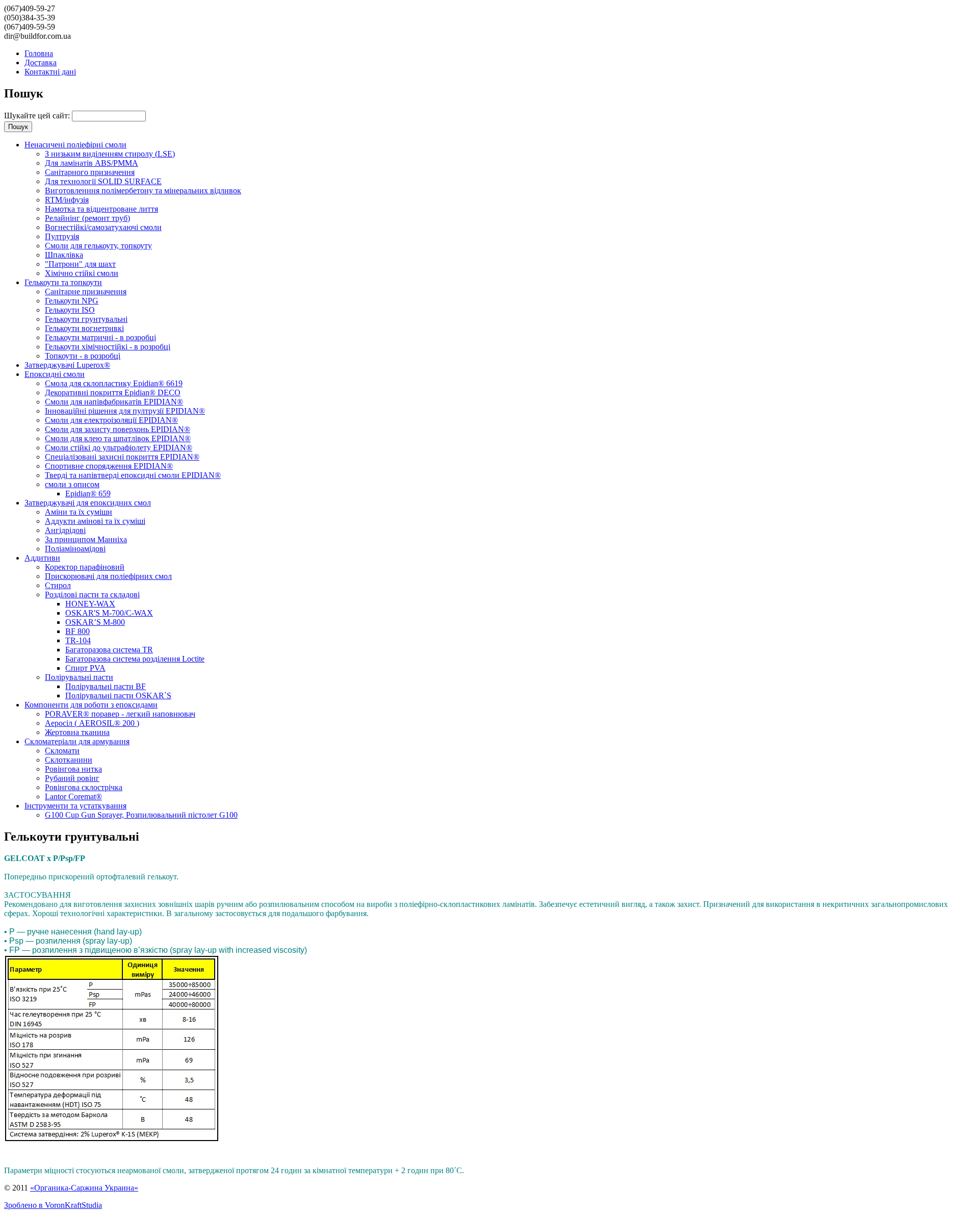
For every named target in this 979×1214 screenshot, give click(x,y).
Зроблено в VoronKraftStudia (53, 1205)
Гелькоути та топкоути (63, 282)
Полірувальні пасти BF (105, 686)
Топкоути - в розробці (82, 355)
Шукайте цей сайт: (38, 115)
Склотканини (68, 759)
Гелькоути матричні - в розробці (100, 337)
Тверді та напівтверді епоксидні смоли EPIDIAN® (133, 475)
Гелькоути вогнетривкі (84, 328)
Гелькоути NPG (71, 300)
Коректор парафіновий (84, 567)
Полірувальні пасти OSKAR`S (118, 695)
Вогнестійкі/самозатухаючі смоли (103, 227)
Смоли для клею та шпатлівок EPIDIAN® (118, 438)
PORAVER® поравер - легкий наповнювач (120, 714)
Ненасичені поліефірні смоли (75, 144)
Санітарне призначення (85, 291)
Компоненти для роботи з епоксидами (91, 704)
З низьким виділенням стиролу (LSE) (110, 153)
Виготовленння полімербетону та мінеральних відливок (143, 190)
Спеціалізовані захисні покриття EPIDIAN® (122, 456)
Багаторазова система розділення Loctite (134, 658)
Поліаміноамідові (75, 548)
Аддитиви (42, 557)
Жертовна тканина (77, 732)
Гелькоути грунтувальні (86, 319)
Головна (38, 53)
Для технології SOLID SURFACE (103, 181)
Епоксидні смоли (54, 374)
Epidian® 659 (88, 493)
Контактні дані (50, 71)
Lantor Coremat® (73, 796)
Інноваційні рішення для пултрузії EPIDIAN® (125, 411)
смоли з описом (72, 484)
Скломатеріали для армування (77, 741)
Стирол (58, 585)
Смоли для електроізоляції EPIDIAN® (111, 420)
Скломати (62, 750)
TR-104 (78, 640)
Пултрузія (62, 236)
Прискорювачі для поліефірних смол (108, 576)
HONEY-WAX (90, 603)
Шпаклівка (64, 254)
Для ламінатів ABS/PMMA (91, 163)
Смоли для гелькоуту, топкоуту (98, 245)
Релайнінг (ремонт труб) (87, 218)
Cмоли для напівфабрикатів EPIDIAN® (114, 401)
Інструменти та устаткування (75, 805)
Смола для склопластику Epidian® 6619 (114, 383)
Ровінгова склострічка (83, 787)
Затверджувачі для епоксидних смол (87, 502)
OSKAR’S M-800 (95, 622)
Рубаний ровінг (72, 778)
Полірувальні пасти (79, 677)
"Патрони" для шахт (80, 264)
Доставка (40, 62)
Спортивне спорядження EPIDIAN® (109, 466)
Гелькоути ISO (70, 310)
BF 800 (77, 631)
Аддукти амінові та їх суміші (95, 521)
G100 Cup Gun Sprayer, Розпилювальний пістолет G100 (141, 815)
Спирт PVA (85, 668)
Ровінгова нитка (73, 769)
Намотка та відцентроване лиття (101, 209)
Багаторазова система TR (109, 649)
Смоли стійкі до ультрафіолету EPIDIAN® (118, 447)
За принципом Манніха (86, 539)
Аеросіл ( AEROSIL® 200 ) (92, 723)
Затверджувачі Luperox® (67, 365)
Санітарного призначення (90, 172)
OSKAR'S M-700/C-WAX (109, 613)
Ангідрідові (65, 530)
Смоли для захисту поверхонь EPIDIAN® (117, 429)
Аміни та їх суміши (78, 512)
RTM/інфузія (67, 199)
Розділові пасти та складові (92, 594)
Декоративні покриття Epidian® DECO (113, 392)
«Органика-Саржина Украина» (84, 1187)
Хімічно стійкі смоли (81, 273)
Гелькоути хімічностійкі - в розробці (107, 346)
